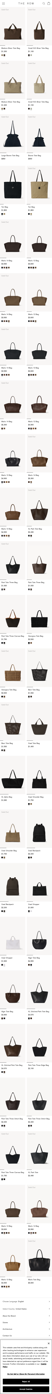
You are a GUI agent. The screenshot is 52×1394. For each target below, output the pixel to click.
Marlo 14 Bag (6, 260)
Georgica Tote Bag (8, 690)
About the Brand (9, 1316)
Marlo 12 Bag (6, 475)
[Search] (44, 3)
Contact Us (7, 1335)
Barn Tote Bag (7, 743)
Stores (5, 1322)
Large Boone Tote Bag (10, 155)
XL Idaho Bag (6, 797)
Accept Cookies (26, 1389)
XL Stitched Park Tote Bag (11, 1065)
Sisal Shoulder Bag (9, 850)
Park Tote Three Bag (9, 582)
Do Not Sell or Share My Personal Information (26, 1374)
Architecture (7, 1329)
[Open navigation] (3, 3)
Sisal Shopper (6, 958)
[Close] (49, 1343)
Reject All (26, 1381)
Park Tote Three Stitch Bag (12, 1118)
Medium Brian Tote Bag (10, 48)
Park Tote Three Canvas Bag (12, 636)
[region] (26, 1366)
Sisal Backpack (7, 904)
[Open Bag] (49, 3)
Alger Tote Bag (7, 1011)
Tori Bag (4, 207)
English (21, 1301)
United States (20, 1309)
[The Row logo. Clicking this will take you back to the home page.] (26, 3)
